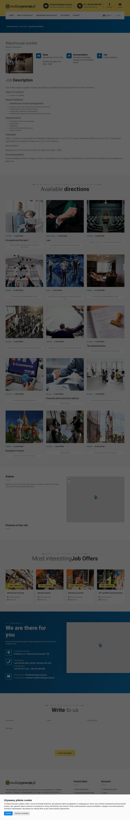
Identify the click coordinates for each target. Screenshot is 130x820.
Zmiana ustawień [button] (22, 813)
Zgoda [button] (8, 813)
